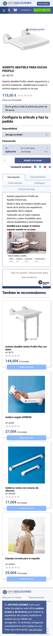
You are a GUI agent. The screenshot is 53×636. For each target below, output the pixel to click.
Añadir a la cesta (26, 367)
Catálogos (39, 183)
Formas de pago (26, 189)
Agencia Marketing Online (26, 634)
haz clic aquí (35, 629)
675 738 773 (43, 10)
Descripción (14, 177)
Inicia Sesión (43, 4)
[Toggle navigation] (4, 10)
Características (38, 177)
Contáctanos (26, 10)
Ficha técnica (15, 183)
